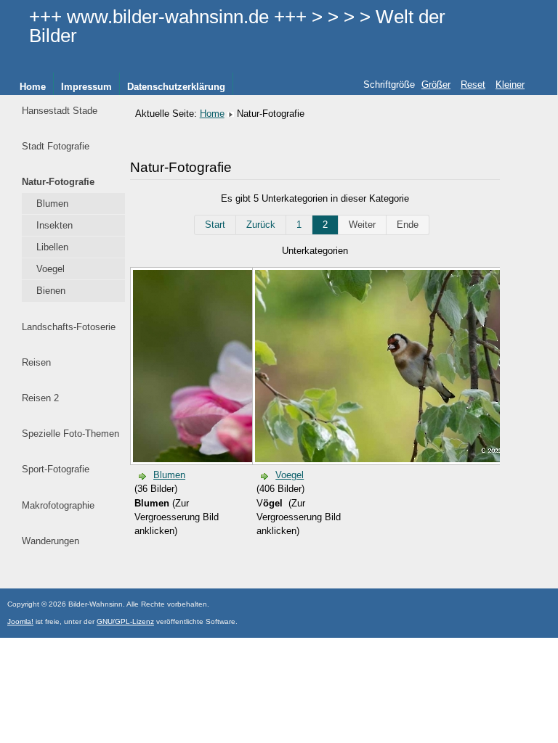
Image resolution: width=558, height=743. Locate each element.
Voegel (50, 268)
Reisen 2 (40, 398)
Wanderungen (50, 540)
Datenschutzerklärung (176, 86)
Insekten (54, 225)
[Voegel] (403, 458)
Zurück (260, 224)
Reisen (36, 362)
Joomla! (20, 621)
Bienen (50, 290)
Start (215, 224)
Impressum (86, 86)
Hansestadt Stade (59, 110)
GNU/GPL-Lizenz (125, 621)
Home (33, 86)
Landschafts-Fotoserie (69, 326)
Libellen (52, 247)
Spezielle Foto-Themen (70, 433)
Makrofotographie (58, 505)
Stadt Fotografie (55, 146)
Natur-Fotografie (58, 181)
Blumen (52, 203)
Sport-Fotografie (55, 469)
